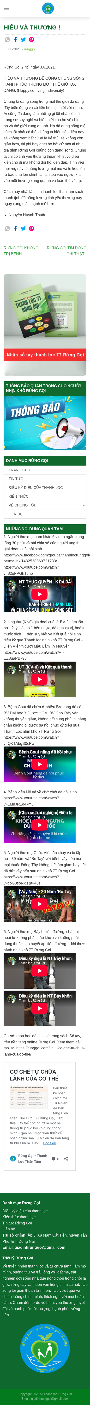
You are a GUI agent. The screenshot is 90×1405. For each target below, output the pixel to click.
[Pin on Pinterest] (31, 40)
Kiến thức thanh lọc (19, 1217)
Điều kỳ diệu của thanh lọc (36, 488)
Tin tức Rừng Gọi (17, 1223)
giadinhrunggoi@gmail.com (40, 1247)
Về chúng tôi (22, 505)
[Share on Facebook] (15, 40)
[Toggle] (84, 505)
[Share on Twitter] (23, 40)
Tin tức (16, 479)
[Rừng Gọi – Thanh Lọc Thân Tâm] (48, 8)
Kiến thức (19, 496)
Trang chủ (19, 470)
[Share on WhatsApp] (7, 40)
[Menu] (6, 8)
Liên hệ (16, 514)
